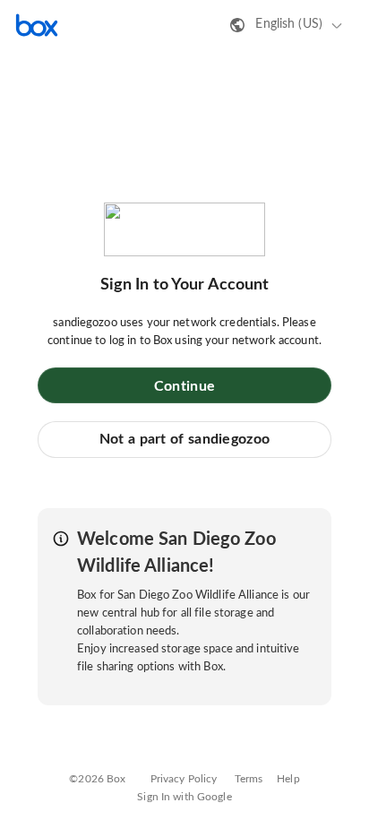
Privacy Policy (184, 778)
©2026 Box (97, 778)
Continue (184, 386)
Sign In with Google (184, 796)
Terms (249, 778)
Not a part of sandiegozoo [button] (184, 439)
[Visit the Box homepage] (36, 25)
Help (288, 778)
